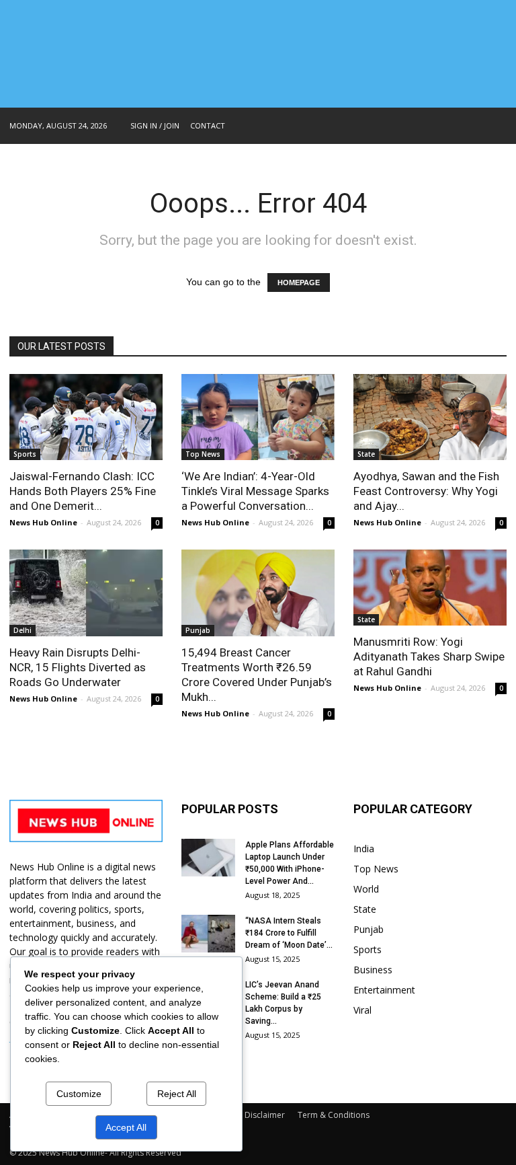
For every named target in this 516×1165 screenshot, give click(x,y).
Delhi (22, 630)
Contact (207, 125)
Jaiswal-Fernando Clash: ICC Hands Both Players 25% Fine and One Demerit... (82, 491)
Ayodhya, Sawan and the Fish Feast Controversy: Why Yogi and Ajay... (426, 491)
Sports (24, 454)
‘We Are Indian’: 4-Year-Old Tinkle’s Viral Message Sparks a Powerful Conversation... (255, 491)
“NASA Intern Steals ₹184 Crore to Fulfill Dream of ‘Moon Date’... (289, 933)
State (366, 454)
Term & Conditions (334, 1115)
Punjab (197, 630)
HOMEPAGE (298, 282)
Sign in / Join (154, 125)
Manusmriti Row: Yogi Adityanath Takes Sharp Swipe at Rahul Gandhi (429, 656)
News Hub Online (43, 522)
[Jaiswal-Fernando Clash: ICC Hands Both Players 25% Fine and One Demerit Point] (86, 417)
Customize (78, 1093)
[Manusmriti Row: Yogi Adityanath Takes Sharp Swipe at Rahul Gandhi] (430, 588)
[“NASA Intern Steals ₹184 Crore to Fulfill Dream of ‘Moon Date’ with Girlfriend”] (208, 933)
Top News (202, 454)
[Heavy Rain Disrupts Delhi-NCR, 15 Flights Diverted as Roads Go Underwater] (86, 593)
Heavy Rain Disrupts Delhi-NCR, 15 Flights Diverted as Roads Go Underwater (77, 667)
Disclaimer (265, 1115)
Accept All (125, 1127)
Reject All (176, 1093)
